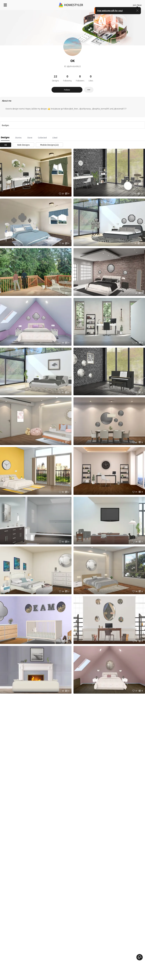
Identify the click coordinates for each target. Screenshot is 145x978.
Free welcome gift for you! (110, 10)
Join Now (137, 5)
